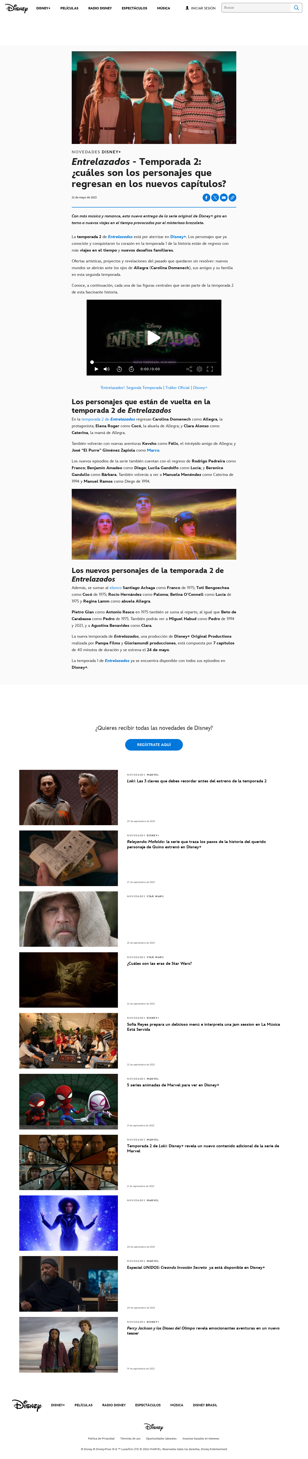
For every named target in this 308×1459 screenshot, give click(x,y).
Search (296, 8)
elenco (116, 587)
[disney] (26, 1406)
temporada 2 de (108, 419)
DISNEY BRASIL (205, 1405)
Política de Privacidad (101, 1438)
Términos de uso (130, 1438)
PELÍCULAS (84, 1405)
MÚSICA (176, 1405)
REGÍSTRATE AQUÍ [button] (154, 745)
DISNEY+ (58, 1405)
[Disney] (16, 8)
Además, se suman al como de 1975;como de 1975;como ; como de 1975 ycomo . (151, 594)
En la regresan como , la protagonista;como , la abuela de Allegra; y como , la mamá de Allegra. (147, 426)
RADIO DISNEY (114, 1405)
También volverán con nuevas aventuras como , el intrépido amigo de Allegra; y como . (154, 447)
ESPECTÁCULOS (148, 1405)
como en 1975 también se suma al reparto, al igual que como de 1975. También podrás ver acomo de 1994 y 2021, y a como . (154, 619)
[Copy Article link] (232, 197)
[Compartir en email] (224, 197)
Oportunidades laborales (161, 1438)
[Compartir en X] (215, 197)
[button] (206, 8)
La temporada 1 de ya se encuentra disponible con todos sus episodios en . (148, 664)
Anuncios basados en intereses (200, 1438)
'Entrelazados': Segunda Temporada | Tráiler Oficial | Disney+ (154, 387)
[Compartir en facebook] (206, 197)
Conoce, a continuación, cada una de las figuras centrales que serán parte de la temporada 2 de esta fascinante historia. (153, 289)
